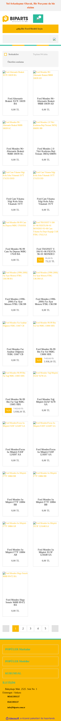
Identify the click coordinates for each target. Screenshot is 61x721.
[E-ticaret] (30, 718)
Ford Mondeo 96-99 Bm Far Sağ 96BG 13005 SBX (15, 402)
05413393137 (13, 702)
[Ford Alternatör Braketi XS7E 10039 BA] (15, 83)
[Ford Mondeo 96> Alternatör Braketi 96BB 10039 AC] (15, 133)
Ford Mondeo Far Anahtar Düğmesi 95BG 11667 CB (15, 352)
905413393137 (13, 696)
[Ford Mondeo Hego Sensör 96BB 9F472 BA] (15, 584)
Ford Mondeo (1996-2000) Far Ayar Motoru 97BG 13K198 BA (15, 303)
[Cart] (38, 18)
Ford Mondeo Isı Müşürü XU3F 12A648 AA (46, 552)
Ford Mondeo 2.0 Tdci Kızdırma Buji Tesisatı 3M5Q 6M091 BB (45, 152)
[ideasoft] (12, 718)
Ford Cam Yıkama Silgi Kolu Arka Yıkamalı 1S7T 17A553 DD (46, 203)
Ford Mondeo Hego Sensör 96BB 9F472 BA (15, 602)
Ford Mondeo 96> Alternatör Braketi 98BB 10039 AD (46, 101)
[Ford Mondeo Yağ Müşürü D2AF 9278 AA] (45, 383)
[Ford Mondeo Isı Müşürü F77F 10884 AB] (15, 534)
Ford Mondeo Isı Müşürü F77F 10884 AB (15, 552)
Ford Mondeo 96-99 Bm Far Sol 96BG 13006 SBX (45, 352)
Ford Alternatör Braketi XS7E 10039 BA (15, 101)
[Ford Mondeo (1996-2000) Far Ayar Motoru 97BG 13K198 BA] (15, 283)
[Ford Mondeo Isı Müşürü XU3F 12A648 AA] (45, 534)
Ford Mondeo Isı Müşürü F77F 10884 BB (15, 502)
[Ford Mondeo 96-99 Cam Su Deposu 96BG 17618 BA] (15, 233)
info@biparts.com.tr (16, 707)
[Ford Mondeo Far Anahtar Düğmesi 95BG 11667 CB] (15, 333)
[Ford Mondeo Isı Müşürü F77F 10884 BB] (15, 484)
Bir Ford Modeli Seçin (32, 28)
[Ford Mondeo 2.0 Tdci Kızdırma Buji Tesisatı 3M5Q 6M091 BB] (45, 133)
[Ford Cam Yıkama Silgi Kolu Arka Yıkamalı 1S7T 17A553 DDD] (15, 183)
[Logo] (15, 18)
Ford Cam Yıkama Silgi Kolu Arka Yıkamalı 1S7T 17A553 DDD (15, 203)
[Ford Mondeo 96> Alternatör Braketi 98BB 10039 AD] (45, 83)
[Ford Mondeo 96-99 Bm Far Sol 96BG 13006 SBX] (45, 333)
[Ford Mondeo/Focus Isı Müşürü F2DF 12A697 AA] (15, 434)
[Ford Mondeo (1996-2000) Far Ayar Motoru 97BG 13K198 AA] (45, 283)
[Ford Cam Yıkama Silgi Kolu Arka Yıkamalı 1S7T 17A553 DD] (45, 183)
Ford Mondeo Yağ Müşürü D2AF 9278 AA (45, 402)
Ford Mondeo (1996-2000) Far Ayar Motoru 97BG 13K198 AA (46, 303)
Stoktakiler (13, 54)
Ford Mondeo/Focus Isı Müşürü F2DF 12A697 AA (15, 452)
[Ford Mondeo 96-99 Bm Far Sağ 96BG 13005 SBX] (15, 383)
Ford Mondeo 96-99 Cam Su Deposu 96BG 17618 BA (15, 251)
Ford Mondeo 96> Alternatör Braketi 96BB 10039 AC (15, 151)
